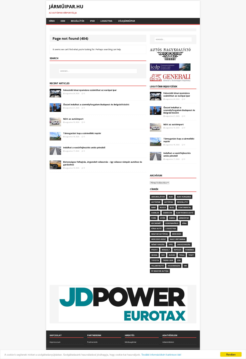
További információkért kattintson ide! (161, 354)
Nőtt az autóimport (73, 119)
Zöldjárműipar (126, 21)
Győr (162, 218)
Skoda (154, 255)
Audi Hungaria (184, 197)
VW (185, 266)
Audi (171, 197)
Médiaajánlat (130, 342)
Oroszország (183, 244)
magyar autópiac (159, 234)
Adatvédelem (168, 342)
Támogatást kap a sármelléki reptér (82, 133)
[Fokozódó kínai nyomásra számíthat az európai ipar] (55, 95)
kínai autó (156, 228)
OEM (63, 21)
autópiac (168, 202)
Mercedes (176, 234)
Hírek (52, 21)
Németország (158, 244)
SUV (163, 255)
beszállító (182, 202)
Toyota (155, 260)
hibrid (172, 218)
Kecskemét (156, 223)
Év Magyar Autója (159, 271)
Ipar (92, 21)
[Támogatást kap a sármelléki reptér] (55, 138)
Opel (171, 244)
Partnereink (92, 342)
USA (179, 260)
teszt (191, 255)
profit (154, 250)
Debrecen (167, 213)
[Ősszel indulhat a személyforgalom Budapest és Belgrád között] (55, 110)
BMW (153, 207)
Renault (166, 250)
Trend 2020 (168, 260)
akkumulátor (158, 197)
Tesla (181, 255)
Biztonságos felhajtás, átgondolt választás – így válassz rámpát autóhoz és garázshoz (102, 163)
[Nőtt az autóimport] (55, 124)
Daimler (155, 213)
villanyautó (157, 266)
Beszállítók (77, 21)
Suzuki (172, 255)
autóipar (155, 202)
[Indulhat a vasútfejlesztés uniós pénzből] (55, 153)
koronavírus (171, 223)
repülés (177, 250)
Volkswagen (174, 266)
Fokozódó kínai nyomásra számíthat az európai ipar (90, 90)
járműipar (184, 218)
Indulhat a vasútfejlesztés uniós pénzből (84, 147)
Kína (184, 223)
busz (172, 207)
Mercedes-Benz (158, 239)
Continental (184, 207)
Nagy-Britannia (177, 239)
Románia (189, 250)
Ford (153, 218)
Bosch (163, 207)
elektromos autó (184, 213)
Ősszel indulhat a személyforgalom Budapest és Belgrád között (96, 104)
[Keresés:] (98, 71)
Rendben (231, 354)
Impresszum (55, 342)
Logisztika (106, 21)
